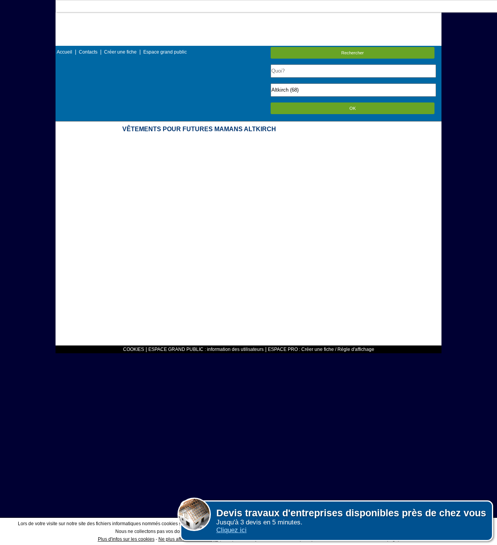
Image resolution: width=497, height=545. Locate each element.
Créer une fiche (120, 52)
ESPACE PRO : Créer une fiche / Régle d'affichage (321, 349)
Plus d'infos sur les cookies (126, 539)
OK (352, 108)
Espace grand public (165, 52)
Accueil (64, 52)
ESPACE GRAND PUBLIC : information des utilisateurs (206, 349)
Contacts (88, 52)
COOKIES (133, 349)
